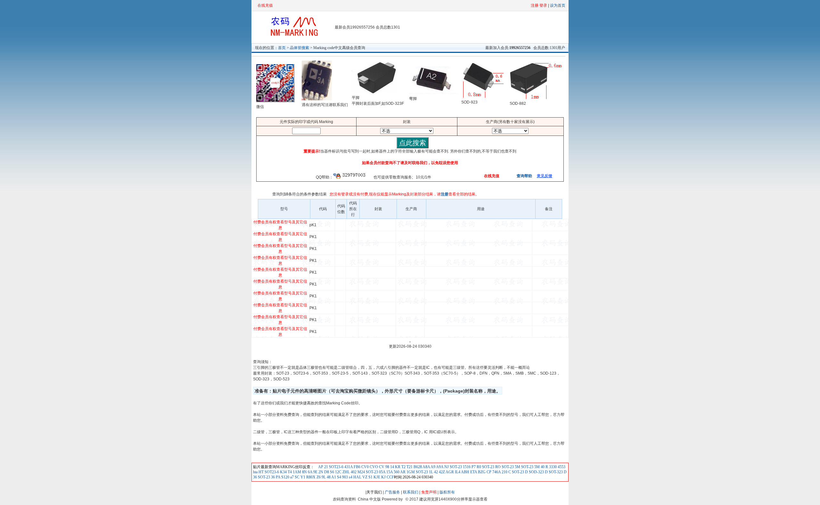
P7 (473, 467)
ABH (464, 472)
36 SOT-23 (261, 477)
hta (255, 472)
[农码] (293, 35)
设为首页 (557, 5)
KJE (376, 477)
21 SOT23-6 (333, 467)
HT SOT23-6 (268, 472)
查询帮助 (524, 176)
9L (323, 477)
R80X (310, 477)
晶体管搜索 (299, 48)
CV (381, 467)
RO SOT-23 (504, 467)
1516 (466, 467)
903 (344, 477)
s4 (350, 477)
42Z (441, 472)
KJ (383, 477)
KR (397, 467)
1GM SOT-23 (417, 472)
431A (348, 467)
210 (504, 472)
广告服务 (392, 492)
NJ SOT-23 (452, 467)
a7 (291, 477)
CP (488, 472)
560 (396, 472)
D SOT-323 (553, 472)
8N (304, 472)
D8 (326, 472)
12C (338, 472)
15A (389, 472)
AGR (449, 472)
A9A (439, 467)
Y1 (302, 477)
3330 (552, 467)
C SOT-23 (515, 472)
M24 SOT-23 (367, 472)
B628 (417, 467)
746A (496, 472)
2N (320, 472)
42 (435, 472)
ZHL (345, 472)
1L (430, 472)
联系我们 (410, 492)
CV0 (364, 467)
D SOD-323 (534, 472)
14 (391, 467)
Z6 (318, 477)
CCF (390, 477)
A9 (432, 467)
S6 (332, 472)
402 (353, 472)
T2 (403, 467)
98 (386, 467)
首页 (282, 48)
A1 (333, 477)
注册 (444, 194)
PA (277, 477)
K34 (283, 472)
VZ (364, 477)
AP (320, 467)
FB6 (356, 467)
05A (381, 472)
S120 (284, 477)
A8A (426, 467)
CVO (373, 467)
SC (296, 477)
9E (314, 472)
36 (272, 477)
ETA (473, 472)
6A (309, 472)
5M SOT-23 (523, 467)
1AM (296, 472)
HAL (356, 477)
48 (328, 477)
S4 (338, 477)
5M (536, 467)
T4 (289, 472)
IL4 (457, 472)
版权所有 (447, 492)
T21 (409, 467)
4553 (561, 467)
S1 (370, 477)
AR (402, 472)
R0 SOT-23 (485, 467)
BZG (481, 472)
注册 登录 (539, 5)
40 (542, 467)
